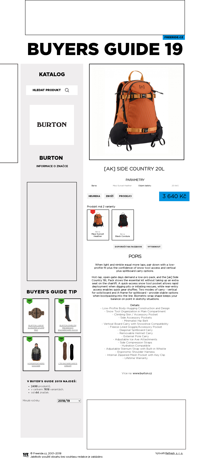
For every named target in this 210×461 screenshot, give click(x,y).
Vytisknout (154, 247)
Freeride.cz (173, 37)
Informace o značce (52, 166)
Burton (51, 156)
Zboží (109, 196)
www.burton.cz (142, 373)
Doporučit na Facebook (128, 247)
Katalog (52, 74)
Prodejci (125, 196)
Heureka (94, 196)
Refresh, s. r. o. (174, 453)
